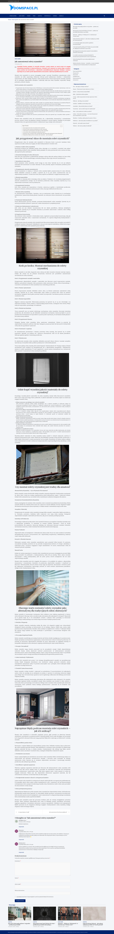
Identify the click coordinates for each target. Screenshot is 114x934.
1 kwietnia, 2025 (86, 926)
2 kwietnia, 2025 (61, 926)
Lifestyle (40, 15)
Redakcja (61, 15)
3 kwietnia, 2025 (36, 926)
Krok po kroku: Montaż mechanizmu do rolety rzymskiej (35, 129)
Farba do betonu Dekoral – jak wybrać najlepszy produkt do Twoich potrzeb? (93, 924)
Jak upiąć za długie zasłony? (82, 86)
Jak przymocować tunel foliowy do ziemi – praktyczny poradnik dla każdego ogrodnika (44, 925)
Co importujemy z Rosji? (23, 812)
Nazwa (17, 878)
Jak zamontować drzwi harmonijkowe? (58, 812)
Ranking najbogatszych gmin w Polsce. (87, 118)
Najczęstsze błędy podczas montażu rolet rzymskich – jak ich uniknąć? (38, 134)
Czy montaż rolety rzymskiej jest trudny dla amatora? (34, 132)
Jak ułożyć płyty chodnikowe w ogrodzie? (88, 120)
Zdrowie (55, 15)
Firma (34, 15)
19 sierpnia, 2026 (11, 926)
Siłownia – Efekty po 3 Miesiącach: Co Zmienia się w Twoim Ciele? (68, 924)
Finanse (28, 15)
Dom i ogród (21, 15)
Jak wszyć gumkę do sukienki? (84, 125)
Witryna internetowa (19, 890)
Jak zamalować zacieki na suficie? (84, 111)
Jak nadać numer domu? (83, 123)
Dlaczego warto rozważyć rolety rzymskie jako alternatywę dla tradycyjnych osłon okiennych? (42, 133)
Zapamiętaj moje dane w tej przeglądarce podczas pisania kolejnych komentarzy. (35, 896)
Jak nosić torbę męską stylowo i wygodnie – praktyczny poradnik (19, 924)
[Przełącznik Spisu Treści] (60, 126)
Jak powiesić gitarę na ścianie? (85, 106)
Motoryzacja (47, 15)
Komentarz (18, 861)
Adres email (18, 884)
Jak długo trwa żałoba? (83, 101)
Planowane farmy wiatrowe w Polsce (85, 89)
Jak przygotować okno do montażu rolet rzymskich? (34, 127)
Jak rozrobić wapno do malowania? (87, 108)
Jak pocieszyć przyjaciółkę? (83, 91)
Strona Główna (13, 15)
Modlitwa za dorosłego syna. (84, 103)
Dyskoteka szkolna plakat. (82, 94)
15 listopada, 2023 (18, 64)
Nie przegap (12, 905)
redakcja (17, 926)
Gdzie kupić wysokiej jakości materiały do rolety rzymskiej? (35, 130)
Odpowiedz (21, 826)
